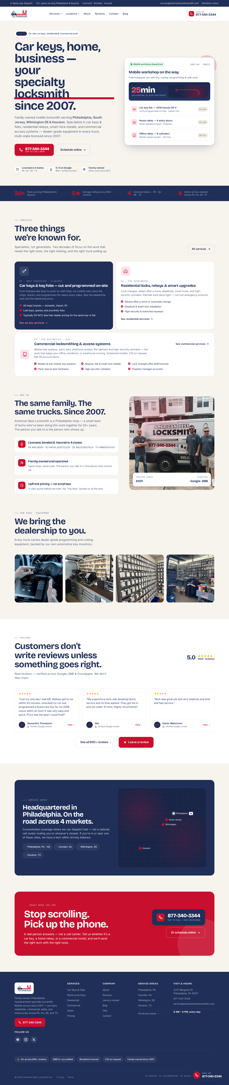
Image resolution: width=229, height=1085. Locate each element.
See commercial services (191, 343)
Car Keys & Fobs (76, 989)
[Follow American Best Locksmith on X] (34, 1039)
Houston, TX (34, 855)
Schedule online (210, 3)
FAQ (105, 1010)
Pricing (71, 1015)
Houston (146, 848)
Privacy (60, 1077)
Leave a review (138, 742)
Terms (70, 1077)
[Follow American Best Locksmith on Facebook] (18, 1039)
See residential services (135, 318)
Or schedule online (183, 932)
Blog (125, 13)
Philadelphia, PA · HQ (38, 846)
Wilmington (170, 824)
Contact (113, 13)
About (87, 13)
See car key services (31, 322)
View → (71, 725)
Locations (72, 13)
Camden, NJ (65, 846)
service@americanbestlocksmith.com (179, 3)
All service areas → (148, 1013)
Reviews (100, 13)
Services (55, 13)
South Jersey (175, 819)
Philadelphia (182, 813)
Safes (70, 1010)
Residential (73, 1000)
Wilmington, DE (88, 846)
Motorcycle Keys (76, 995)
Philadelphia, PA (147, 989)
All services (199, 248)
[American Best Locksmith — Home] (27, 13)
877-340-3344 (32, 1022)
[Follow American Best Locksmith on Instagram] (26, 1039)
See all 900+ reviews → (96, 742)
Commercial (73, 1005)
